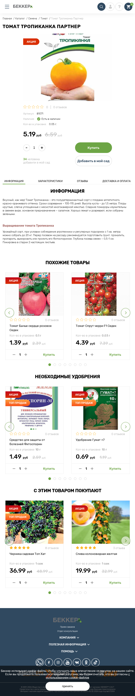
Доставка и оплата (116, 181)
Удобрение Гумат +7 (90, 440)
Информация (14, 181)
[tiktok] (95, 662)
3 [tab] (60, 364)
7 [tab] (80, 364)
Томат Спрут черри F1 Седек (96, 326)
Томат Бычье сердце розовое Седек (30, 327)
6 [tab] (75, 364)
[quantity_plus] (25, 354)
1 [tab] (49, 364)
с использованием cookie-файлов (88, 676)
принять (67, 686)
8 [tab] (85, 364)
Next (125, 312)
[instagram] (58, 662)
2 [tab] (54, 364)
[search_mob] (101, 7)
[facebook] (49, 662)
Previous (9, 312)
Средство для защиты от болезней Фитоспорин (27, 441)
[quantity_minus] (14, 354)
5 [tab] (70, 364)
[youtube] (67, 662)
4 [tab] (65, 364)
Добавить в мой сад (93, 161)
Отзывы (82, 181)
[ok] (86, 662)
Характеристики (50, 181)
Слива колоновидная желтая (96, 554)
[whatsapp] (40, 662)
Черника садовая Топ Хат (27, 554)
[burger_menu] (7, 6)
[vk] (77, 662)
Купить (93, 148)
